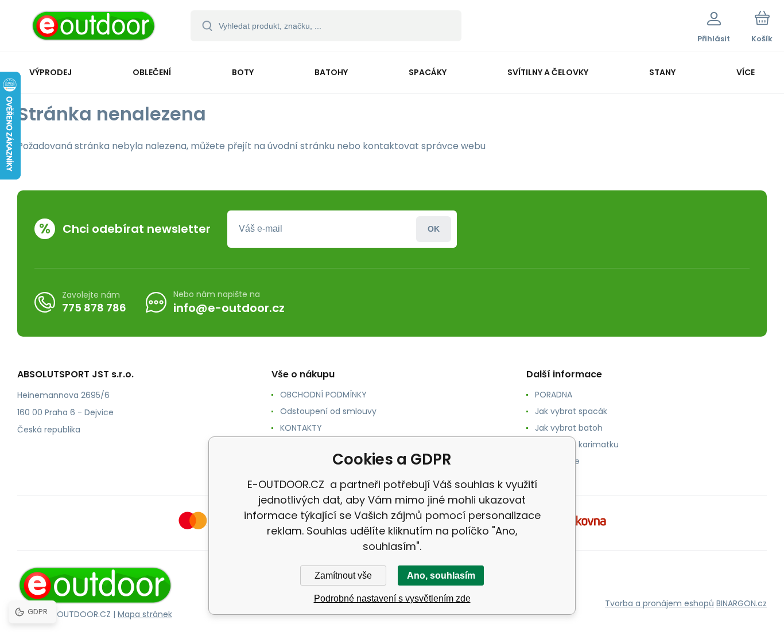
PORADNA (553, 394)
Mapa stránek (145, 614)
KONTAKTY (301, 428)
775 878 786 (94, 308)
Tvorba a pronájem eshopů (659, 603)
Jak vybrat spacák (571, 411)
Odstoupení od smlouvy (328, 411)
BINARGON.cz (741, 603)
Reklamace (557, 461)
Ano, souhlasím (441, 575)
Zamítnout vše (343, 575)
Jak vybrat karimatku (577, 444)
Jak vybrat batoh (569, 428)
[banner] (94, 27)
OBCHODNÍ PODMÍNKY (323, 394)
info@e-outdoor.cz (229, 308)
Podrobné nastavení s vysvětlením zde (392, 598)
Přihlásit (433, 229)
